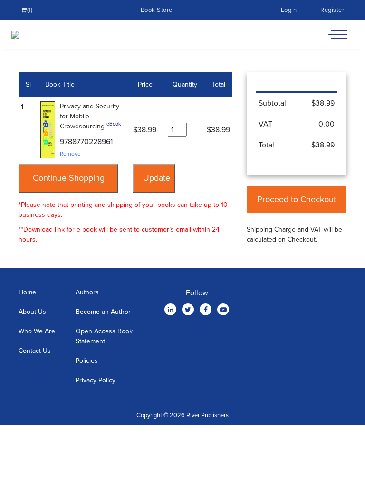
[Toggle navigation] (338, 34)
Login (289, 10)
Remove (70, 153)
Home (27, 292)
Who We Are (37, 331)
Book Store (157, 10)
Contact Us (35, 351)
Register (332, 10)
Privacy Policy (95, 380)
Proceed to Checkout (296, 199)
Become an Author (103, 312)
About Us (32, 312)
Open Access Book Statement (104, 336)
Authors (87, 292)
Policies (87, 361)
